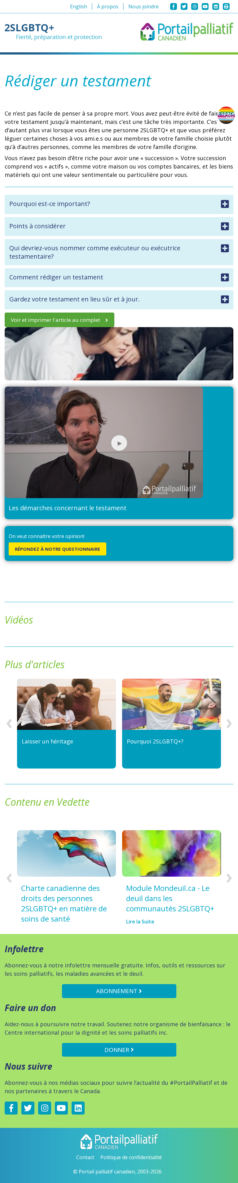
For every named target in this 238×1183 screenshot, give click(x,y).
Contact (85, 1157)
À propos (107, 6)
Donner (117, 1050)
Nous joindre (143, 6)
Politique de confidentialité (131, 1157)
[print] (226, 6)
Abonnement (117, 991)
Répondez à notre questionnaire (57, 549)
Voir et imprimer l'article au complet (55, 319)
